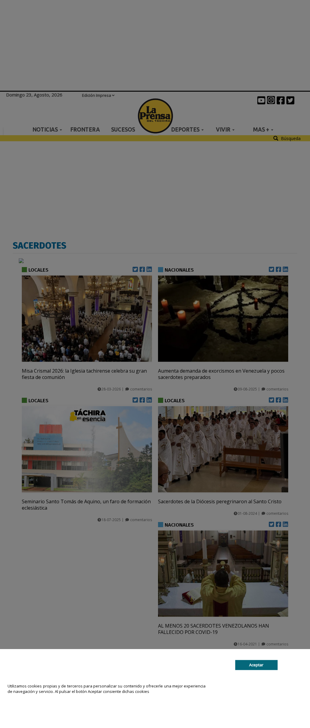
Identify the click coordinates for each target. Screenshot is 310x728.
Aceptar (256, 665)
